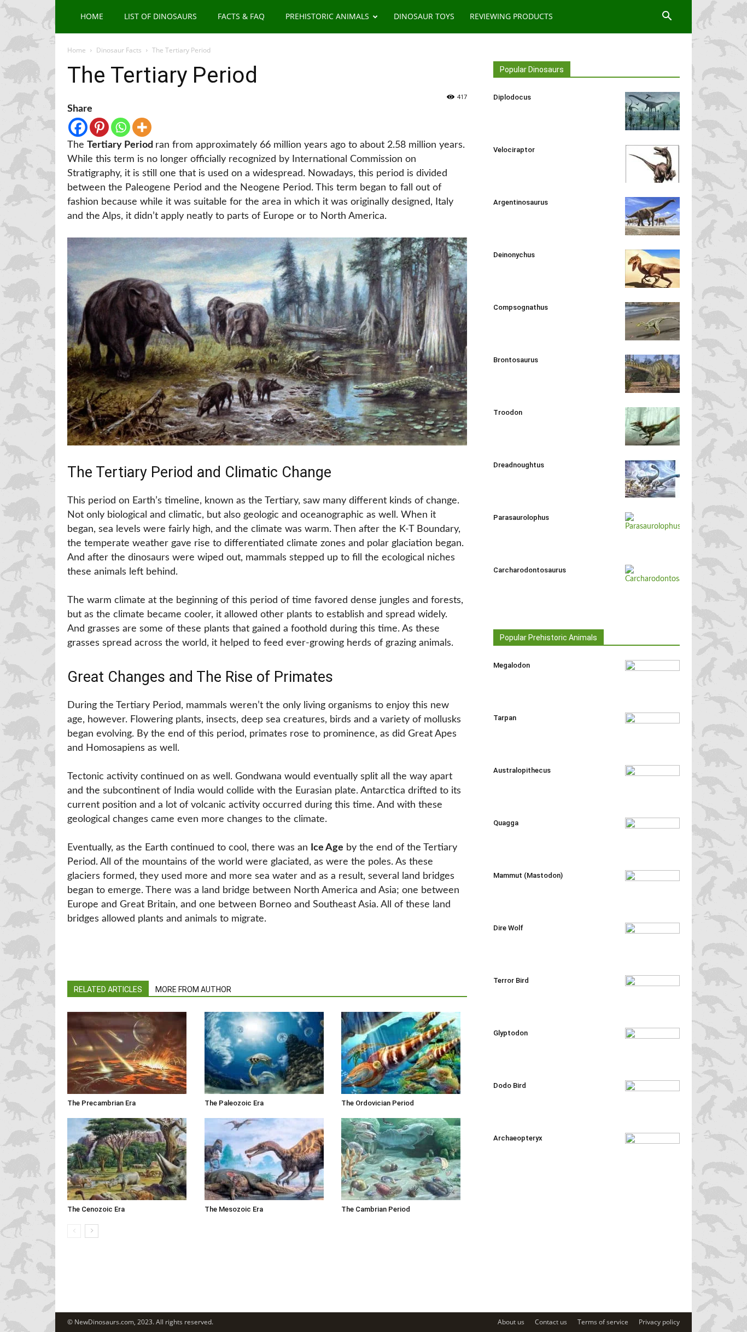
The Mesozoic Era (234, 1209)
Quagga (505, 823)
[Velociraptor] (652, 163)
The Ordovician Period (377, 1103)
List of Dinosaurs (160, 16)
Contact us (551, 1322)
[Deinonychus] (652, 269)
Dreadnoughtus (518, 465)
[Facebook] (77, 127)
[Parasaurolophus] (652, 531)
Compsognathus (520, 307)
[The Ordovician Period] (404, 1053)
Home (91, 16)
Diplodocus (512, 97)
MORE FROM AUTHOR (193, 989)
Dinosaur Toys (424, 16)
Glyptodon (510, 1033)
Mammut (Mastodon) (528, 875)
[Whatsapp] (120, 127)
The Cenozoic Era (96, 1209)
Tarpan (504, 718)
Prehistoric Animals (327, 16)
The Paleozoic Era (234, 1103)
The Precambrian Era (101, 1103)
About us (511, 1322)
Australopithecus (522, 770)
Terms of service (602, 1322)
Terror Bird (511, 980)
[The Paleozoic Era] (267, 1053)
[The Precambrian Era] (130, 1053)
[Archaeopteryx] (652, 1152)
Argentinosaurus (520, 202)
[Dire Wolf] (652, 942)
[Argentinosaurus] (652, 216)
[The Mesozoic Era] (267, 1159)
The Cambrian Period (375, 1209)
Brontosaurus (515, 360)
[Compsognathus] (652, 321)
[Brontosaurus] (652, 374)
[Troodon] (652, 426)
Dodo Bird (509, 1085)
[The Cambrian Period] (404, 1159)
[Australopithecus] (652, 784)
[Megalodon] (652, 679)
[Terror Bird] (652, 994)
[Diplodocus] (652, 111)
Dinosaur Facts (119, 50)
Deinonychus (514, 255)
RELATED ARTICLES (108, 989)
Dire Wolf (508, 928)
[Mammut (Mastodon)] (652, 889)
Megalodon (511, 665)
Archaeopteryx (517, 1138)
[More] (141, 127)
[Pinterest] (99, 127)
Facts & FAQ (241, 16)
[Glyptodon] (652, 1047)
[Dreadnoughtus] (652, 479)
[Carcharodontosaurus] (652, 584)
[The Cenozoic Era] (130, 1159)
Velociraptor (514, 150)
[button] (666, 17)
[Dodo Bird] (652, 1099)
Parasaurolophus (521, 517)
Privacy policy (659, 1322)
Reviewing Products (511, 16)
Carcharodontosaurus (529, 570)
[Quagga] (652, 837)
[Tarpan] (652, 732)
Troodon (507, 412)
